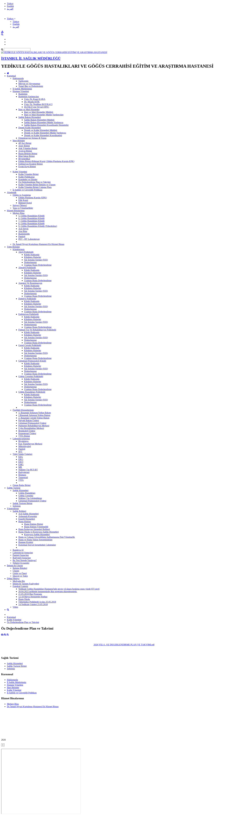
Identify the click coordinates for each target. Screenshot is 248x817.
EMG (21, 464)
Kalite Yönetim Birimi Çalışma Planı (35, 187)
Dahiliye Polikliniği (27, 298)
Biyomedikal (24, 158)
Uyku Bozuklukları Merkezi (31, 428)
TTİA (21, 480)
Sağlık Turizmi (13, 488)
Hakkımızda (18, 78)
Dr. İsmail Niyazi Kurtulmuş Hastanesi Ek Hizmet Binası (38, 244)
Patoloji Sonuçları (21, 555)
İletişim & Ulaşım (15, 565)
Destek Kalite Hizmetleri (29, 127)
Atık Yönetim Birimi (27, 148)
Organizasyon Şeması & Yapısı (32, 138)
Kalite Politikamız (26, 177)
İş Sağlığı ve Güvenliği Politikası (27, 190)
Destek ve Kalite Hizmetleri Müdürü (40, 130)
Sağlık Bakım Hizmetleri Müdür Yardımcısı (43, 122)
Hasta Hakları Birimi (33, 524)
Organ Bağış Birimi (21, 485)
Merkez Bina (18, 213)
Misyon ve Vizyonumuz (29, 83)
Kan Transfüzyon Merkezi (30, 444)
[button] (11, 18)
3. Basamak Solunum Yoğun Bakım (34, 412)
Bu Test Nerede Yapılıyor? (25, 560)
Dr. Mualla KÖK (32, 101)
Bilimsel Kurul (25, 203)
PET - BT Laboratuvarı (29, 239)
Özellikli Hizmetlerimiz (23, 410)
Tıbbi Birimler (13, 247)
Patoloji (21, 236)
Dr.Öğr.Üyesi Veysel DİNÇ (36, 107)
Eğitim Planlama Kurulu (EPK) (32, 197)
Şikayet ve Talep (20, 576)
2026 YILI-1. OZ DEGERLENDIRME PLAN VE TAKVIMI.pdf (124, 644)
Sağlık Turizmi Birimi (22, 503)
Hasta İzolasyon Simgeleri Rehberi (34, 529)
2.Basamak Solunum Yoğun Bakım (34, 415)
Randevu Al (18, 550)
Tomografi (23, 477)
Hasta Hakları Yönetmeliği (36, 526)
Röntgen (22, 475)
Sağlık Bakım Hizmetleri (29, 117)
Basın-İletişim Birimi (27, 153)
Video (15, 607)
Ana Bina (22, 231)
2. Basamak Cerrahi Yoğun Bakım (33, 418)
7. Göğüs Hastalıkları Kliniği (31, 221)
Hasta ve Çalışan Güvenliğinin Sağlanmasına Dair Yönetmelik (46, 537)
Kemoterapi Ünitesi (27, 433)
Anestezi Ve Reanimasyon (30, 283)
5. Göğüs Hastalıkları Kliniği (31, 216)
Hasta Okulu (24, 599)
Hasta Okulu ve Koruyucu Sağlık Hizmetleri (38, 532)
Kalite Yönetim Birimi (28, 174)
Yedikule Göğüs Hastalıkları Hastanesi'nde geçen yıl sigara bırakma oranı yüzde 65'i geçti (58, 589)
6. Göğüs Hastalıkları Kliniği (31, 218)
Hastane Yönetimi (21, 91)
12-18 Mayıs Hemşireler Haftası (32, 596)
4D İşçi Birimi (24, 143)
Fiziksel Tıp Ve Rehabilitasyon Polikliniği (37, 330)
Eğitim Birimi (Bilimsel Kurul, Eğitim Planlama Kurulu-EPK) (46, 161)
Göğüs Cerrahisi (25, 495)
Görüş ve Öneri (20, 573)
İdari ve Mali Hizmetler (28, 109)
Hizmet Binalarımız (16, 210)
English (10, 6)
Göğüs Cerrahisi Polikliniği (30, 376)
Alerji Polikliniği (25, 252)
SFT (20, 451)
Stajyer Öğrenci (20, 205)
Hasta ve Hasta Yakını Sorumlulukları (35, 539)
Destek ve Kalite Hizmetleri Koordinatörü (43, 135)
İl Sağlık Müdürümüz (22, 89)
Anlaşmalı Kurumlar (27, 516)
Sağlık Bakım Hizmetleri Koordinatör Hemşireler (46, 125)
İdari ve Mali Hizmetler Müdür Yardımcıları (43, 114)
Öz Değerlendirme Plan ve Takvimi (34, 182)
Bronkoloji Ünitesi (26, 431)
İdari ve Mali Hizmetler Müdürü (38, 112)
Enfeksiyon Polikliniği (28, 314)
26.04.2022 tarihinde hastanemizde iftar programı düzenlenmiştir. (47, 591)
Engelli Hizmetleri (26, 519)
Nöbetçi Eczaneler (21, 563)
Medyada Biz (19, 581)
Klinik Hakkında (31, 254)
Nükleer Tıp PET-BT (28, 469)
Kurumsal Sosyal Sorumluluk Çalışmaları (37, 545)
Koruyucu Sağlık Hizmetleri (37, 534)
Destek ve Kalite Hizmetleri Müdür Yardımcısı (45, 133)
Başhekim (22, 94)
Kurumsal (11, 76)
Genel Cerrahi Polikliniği (29, 345)
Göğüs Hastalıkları (26, 493)
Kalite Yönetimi (20, 171)
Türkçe (10, 3)
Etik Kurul (23, 200)
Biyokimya (23, 441)
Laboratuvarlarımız (21, 438)
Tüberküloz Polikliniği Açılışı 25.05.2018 (37, 602)
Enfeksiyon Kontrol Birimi (30, 164)
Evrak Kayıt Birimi (27, 166)
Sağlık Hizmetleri (20, 490)
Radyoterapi (23, 472)
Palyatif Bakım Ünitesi (28, 420)
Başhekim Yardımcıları (28, 96)
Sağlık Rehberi (19, 511)
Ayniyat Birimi (25, 151)
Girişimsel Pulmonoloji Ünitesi (32, 423)
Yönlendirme (13, 508)
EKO (20, 462)
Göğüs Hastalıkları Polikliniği (31, 392)
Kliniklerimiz (19, 249)
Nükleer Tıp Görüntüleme (30, 498)
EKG (20, 459)
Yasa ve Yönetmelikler (23, 208)
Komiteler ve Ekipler (27, 179)
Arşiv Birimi (24, 146)
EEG (20, 457)
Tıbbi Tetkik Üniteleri (22, 454)
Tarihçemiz (23, 81)
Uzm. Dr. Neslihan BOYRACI (38, 104)
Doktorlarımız (30, 262)
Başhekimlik (24, 234)
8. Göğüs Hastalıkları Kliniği (31, 223)
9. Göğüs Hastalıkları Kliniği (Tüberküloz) (37, 226)
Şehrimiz (17, 506)
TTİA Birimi (24, 436)
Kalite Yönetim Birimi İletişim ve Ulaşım (36, 184)
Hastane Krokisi (25, 542)
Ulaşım (16, 571)
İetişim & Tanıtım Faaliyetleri (26, 583)
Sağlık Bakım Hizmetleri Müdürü (39, 120)
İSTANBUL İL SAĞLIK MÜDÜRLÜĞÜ (30, 58)
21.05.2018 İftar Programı (30, 594)
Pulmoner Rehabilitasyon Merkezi (33, 425)
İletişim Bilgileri (20, 568)
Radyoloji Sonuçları (22, 558)
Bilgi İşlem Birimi (26, 156)
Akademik (11, 192)
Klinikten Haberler (32, 257)
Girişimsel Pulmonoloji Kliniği (32, 361)
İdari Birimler (19, 140)
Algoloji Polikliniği (27, 267)
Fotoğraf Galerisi (20, 586)
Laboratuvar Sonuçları (23, 552)
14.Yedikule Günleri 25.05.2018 (33, 604)
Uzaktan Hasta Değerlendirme (38, 265)
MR (20, 467)
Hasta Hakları (24, 521)
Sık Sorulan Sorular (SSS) (36, 260)
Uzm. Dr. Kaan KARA (34, 99)
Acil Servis (23, 228)
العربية (10, 9)
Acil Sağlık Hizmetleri (28, 514)
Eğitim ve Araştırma (22, 195)
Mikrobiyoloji (24, 446)
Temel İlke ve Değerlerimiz (30, 86)
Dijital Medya (13, 578)
